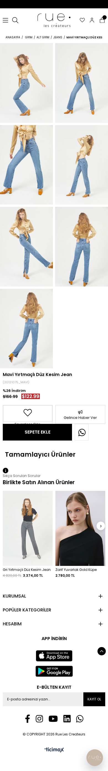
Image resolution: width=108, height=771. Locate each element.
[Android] (54, 671)
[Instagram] (39, 719)
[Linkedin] (67, 719)
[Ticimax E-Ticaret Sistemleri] (54, 750)
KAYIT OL (94, 699)
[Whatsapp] (79, 719)
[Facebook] (27, 719)
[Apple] (54, 655)
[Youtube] (53, 719)
